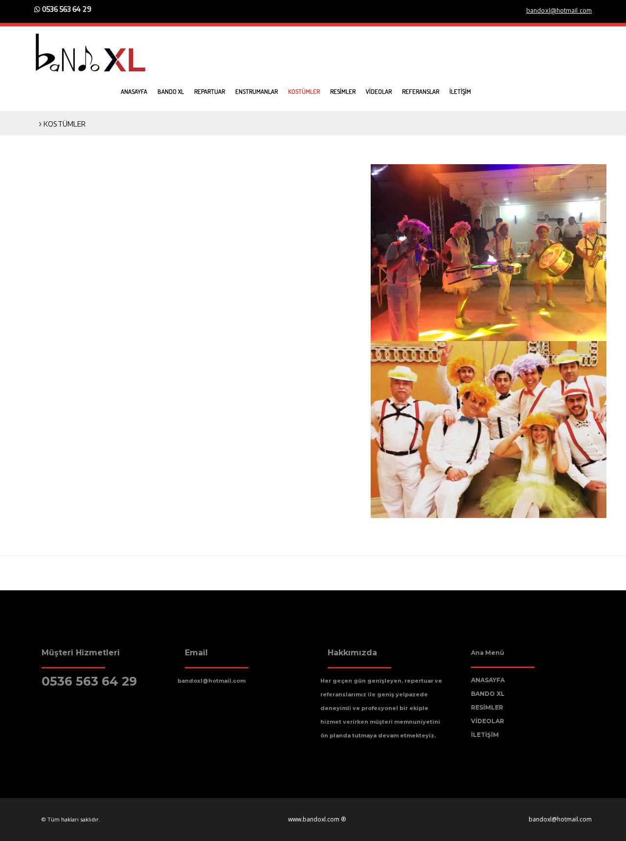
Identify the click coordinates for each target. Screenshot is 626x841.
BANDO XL (170, 91)
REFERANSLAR (420, 91)
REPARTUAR (209, 91)
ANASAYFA (134, 91)
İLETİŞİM (460, 91)
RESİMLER (343, 91)
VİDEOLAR (379, 91)
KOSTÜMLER (304, 91)
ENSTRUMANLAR (256, 91)
